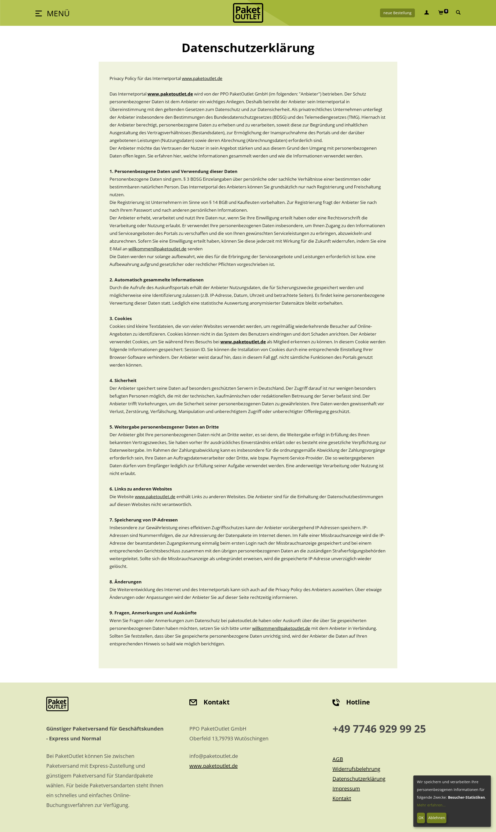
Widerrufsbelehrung (356, 768)
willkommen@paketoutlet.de (157, 249)
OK (421, 817)
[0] (441, 13)
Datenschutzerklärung (358, 778)
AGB (337, 759)
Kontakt (341, 798)
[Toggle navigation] (52, 13)
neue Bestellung (397, 12)
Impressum (346, 788)
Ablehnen (436, 817)
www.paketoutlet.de (202, 78)
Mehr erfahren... (431, 805)
